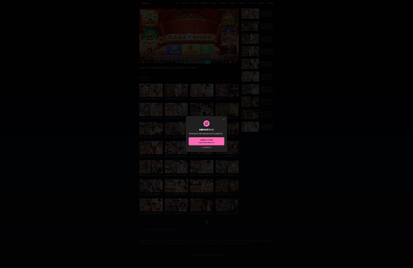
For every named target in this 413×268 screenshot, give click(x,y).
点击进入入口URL (206, 141)
